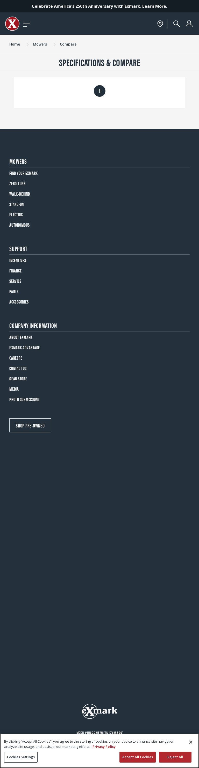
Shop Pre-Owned (30, 425)
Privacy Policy (104, 746)
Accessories (19, 301)
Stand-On (16, 204)
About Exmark (20, 337)
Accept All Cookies (137, 757)
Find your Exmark (23, 173)
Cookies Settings (21, 757)
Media (14, 389)
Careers (15, 358)
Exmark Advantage (24, 347)
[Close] (190, 742)
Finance (15, 270)
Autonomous (19, 224)
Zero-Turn (17, 183)
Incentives (17, 260)
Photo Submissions (24, 399)
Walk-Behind (19, 193)
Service (15, 281)
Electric (16, 214)
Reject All (175, 757)
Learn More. (154, 6)
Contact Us (18, 368)
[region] (99, 751)
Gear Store (18, 378)
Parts (14, 291)
